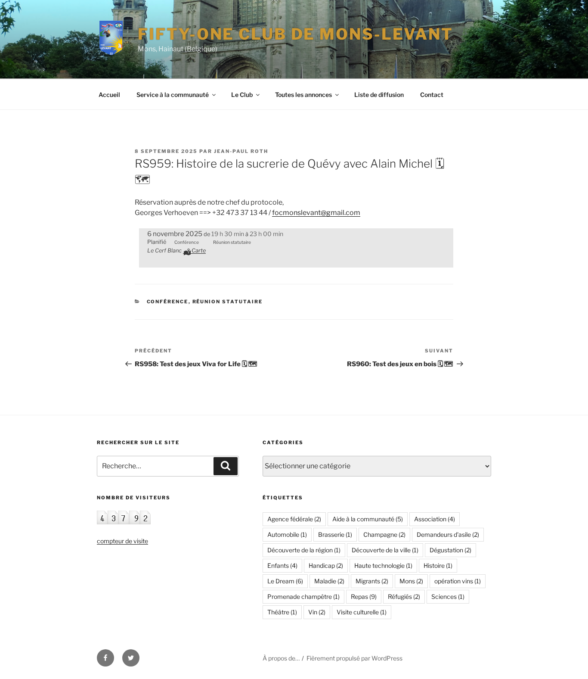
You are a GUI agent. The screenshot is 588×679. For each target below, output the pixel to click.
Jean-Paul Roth (241, 151)
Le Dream (285, 581)
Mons (411, 581)
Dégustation (450, 550)
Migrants (372, 581)
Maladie (329, 581)
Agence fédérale (294, 519)
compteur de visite (122, 541)
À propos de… (281, 658)
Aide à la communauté (367, 519)
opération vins (457, 581)
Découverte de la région (303, 550)
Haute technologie (383, 565)
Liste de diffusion (379, 94)
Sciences (447, 596)
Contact (431, 94)
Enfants (282, 565)
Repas (364, 596)
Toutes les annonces (303, 94)
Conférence (168, 302)
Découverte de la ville (385, 550)
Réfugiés (404, 596)
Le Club (242, 94)
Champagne (384, 534)
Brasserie (335, 534)
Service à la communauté (172, 94)
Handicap (326, 565)
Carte (199, 250)
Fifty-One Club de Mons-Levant (295, 34)
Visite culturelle (362, 612)
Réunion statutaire (227, 302)
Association (434, 519)
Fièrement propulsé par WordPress (354, 658)
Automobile (287, 534)
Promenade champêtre (303, 596)
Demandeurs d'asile (448, 534)
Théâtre (282, 612)
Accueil (109, 94)
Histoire (438, 565)
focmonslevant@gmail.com (316, 213)
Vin (316, 612)
